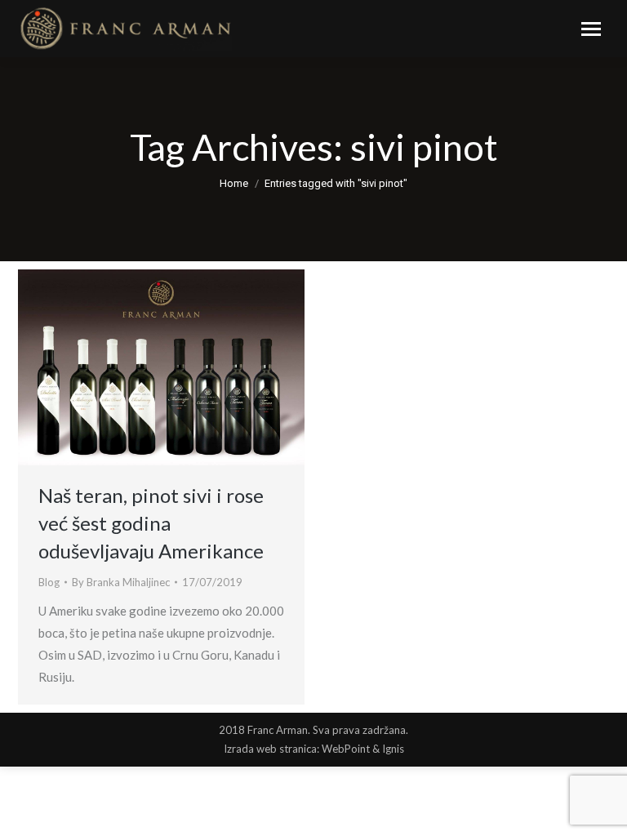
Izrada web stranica (270, 748)
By (121, 582)
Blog (49, 582)
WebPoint (346, 748)
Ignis (393, 748)
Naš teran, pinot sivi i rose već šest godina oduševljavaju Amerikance (151, 523)
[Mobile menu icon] (591, 29)
